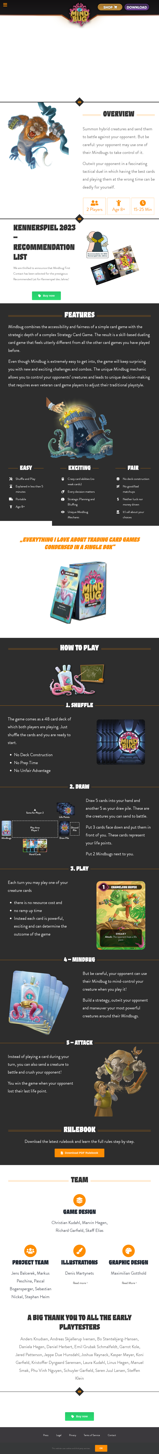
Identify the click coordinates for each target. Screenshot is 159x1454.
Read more (79, 1283)
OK (101, 1448)
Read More (128, 1283)
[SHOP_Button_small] (110, 4)
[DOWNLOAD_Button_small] (136, 4)
